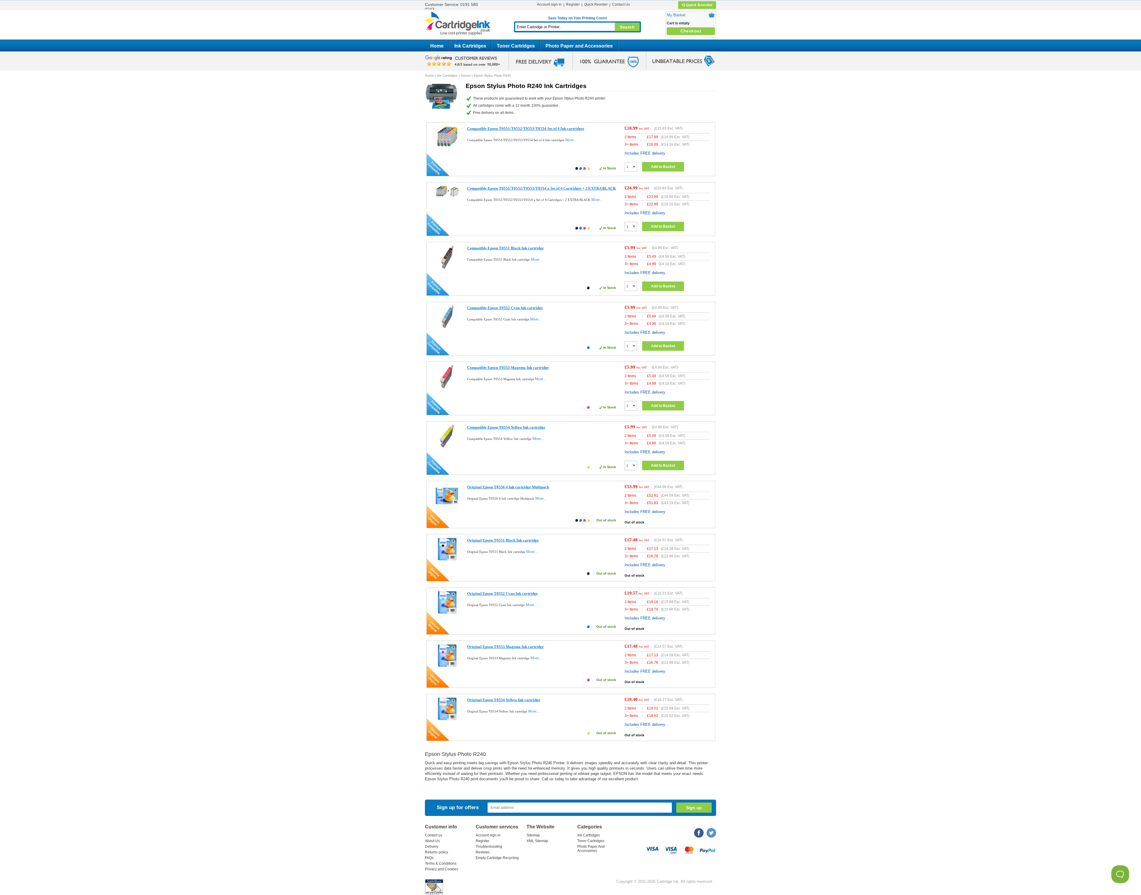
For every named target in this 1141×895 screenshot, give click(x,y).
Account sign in (549, 4)
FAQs (429, 858)
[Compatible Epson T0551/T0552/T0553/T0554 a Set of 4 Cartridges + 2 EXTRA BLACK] (447, 196)
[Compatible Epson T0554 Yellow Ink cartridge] (447, 446)
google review (463, 60)
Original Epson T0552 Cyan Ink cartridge (502, 593)
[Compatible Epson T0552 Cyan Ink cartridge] (447, 327)
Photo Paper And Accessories (591, 848)
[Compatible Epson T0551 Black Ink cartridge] (447, 267)
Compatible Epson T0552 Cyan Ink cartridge (505, 308)
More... (570, 140)
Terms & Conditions (440, 863)
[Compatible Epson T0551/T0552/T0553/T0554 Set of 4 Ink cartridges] (447, 146)
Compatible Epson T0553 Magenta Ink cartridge (508, 367)
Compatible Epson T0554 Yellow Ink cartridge (506, 427)
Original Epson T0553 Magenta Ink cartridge (505, 646)
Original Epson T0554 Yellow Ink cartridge (503, 700)
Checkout (690, 31)
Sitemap (533, 835)
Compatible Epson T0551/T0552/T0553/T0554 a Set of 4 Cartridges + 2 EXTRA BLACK (541, 188)
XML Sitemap (537, 841)
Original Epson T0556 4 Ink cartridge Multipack (508, 487)
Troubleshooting (489, 846)
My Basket (676, 15)
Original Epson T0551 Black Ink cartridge (503, 540)
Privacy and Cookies (441, 869)
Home (437, 45)
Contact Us (621, 4)
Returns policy (436, 852)
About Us (432, 841)
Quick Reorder (699, 5)
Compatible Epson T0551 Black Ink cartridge (505, 248)
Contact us (433, 835)
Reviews (483, 852)
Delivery (431, 846)
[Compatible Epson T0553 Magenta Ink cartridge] (447, 387)
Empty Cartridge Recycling (497, 858)
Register (573, 4)
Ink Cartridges (470, 45)
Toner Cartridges (516, 45)
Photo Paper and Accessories (579, 45)
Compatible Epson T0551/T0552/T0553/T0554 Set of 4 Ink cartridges (525, 128)
